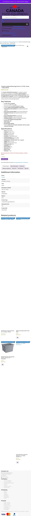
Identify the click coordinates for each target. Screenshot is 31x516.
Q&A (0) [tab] (26, 168)
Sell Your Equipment (7, 480)
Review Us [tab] (22, 166)
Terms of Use (16, 511)
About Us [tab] (14, 168)
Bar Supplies (6, 509)
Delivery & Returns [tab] (7, 168)
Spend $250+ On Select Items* (8, 33)
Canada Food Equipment (8, 511)
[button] (17, 338)
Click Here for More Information (18, 28)
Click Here (14, 35)
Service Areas (6, 487)
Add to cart (4, 159)
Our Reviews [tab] (20, 168)
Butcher (5, 492)
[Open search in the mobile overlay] (15, 17)
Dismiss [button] (26, 1)
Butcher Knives (7, 504)
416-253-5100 (4, 476)
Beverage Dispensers (13, 41)
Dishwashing (6, 497)
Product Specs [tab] (6, 166)
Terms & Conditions (7, 481)
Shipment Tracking (7, 486)
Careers (5, 485)
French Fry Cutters (7, 505)
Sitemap (27, 511)
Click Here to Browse (17, 26)
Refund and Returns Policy (9, 482)
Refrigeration (6, 496)
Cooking (5, 493)
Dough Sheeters (7, 508)
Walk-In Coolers (7, 502)
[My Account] (2, 20)
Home (1, 41)
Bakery (5, 491)
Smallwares (5, 41)
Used (5, 498)
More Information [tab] (14, 166)
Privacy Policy (22, 511)
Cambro (3, 177)
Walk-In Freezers (7, 503)
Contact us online (5, 477)
